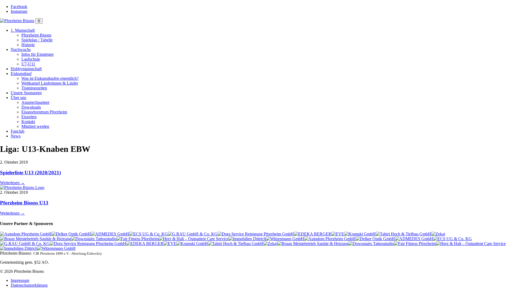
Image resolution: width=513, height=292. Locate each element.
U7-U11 (28, 64)
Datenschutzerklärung (29, 285)
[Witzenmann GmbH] (285, 238)
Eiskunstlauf (21, 73)
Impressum (20, 280)
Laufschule (30, 59)
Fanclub (17, 131)
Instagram (19, 11)
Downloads (31, 107)
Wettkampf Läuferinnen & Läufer (49, 83)
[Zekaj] (438, 234)
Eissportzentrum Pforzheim (44, 112)
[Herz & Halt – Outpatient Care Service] (193, 238)
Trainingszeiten (34, 88)
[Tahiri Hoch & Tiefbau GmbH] (403, 234)
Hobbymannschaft (26, 68)
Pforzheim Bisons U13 (24, 203)
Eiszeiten (29, 117)
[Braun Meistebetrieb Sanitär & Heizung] (35, 238)
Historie (28, 44)
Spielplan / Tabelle (37, 40)
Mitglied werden (35, 126)
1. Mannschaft (23, 30)
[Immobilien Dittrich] (247, 238)
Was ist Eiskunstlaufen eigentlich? (50, 78)
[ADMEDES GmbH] (110, 234)
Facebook (19, 6)
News (16, 136)
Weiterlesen (12, 182)
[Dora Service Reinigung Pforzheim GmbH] (255, 234)
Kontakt (28, 121)
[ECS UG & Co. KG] (148, 234)
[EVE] (337, 234)
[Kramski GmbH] (360, 234)
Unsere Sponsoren (26, 92)
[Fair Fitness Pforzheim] (137, 238)
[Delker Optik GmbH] (71, 234)
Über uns (18, 97)
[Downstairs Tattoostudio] (93, 238)
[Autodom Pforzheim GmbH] (26, 234)
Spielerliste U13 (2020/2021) (30, 172)
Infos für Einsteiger (37, 54)
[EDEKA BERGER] (312, 234)
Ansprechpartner (35, 102)
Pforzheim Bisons (36, 35)
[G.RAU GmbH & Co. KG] (192, 234)
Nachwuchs (21, 49)
